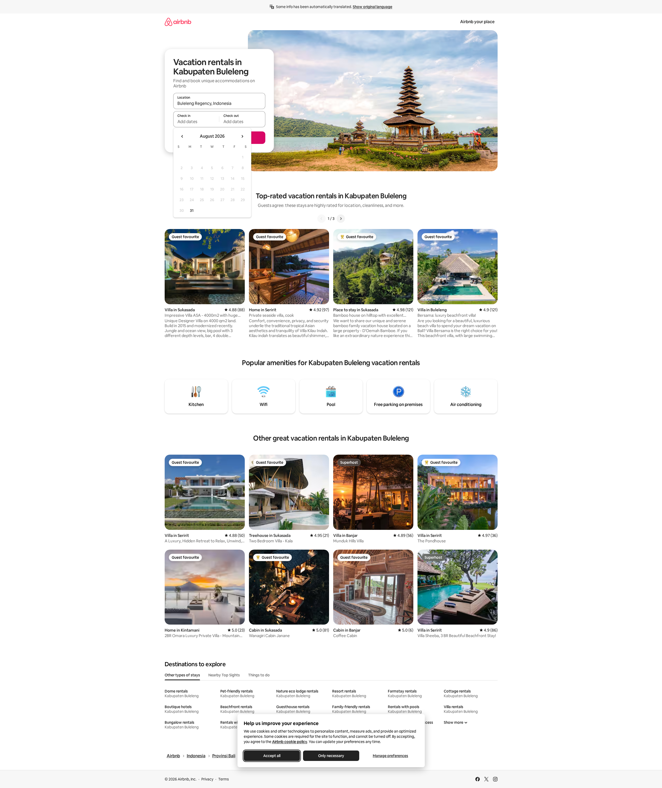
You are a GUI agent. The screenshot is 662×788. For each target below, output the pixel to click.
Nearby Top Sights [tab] (224, 675)
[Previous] (321, 218)
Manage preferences (390, 755)
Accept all (271, 755)
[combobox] (219, 103)
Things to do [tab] (259, 675)
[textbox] (196, 121)
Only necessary (331, 755)
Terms (223, 779)
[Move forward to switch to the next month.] (242, 136)
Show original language (372, 6)
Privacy (207, 779)
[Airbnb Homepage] (178, 22)
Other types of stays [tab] (182, 675)
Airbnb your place (477, 21)
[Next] (341, 218)
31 (192, 210)
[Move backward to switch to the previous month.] (182, 136)
